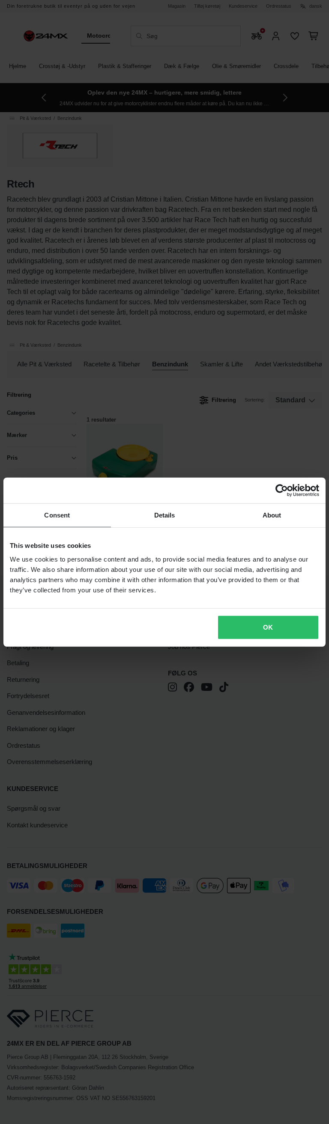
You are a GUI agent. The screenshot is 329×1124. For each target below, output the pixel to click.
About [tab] (272, 515)
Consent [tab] (57, 515)
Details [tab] (164, 515)
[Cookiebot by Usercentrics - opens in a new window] (281, 490)
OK (268, 626)
